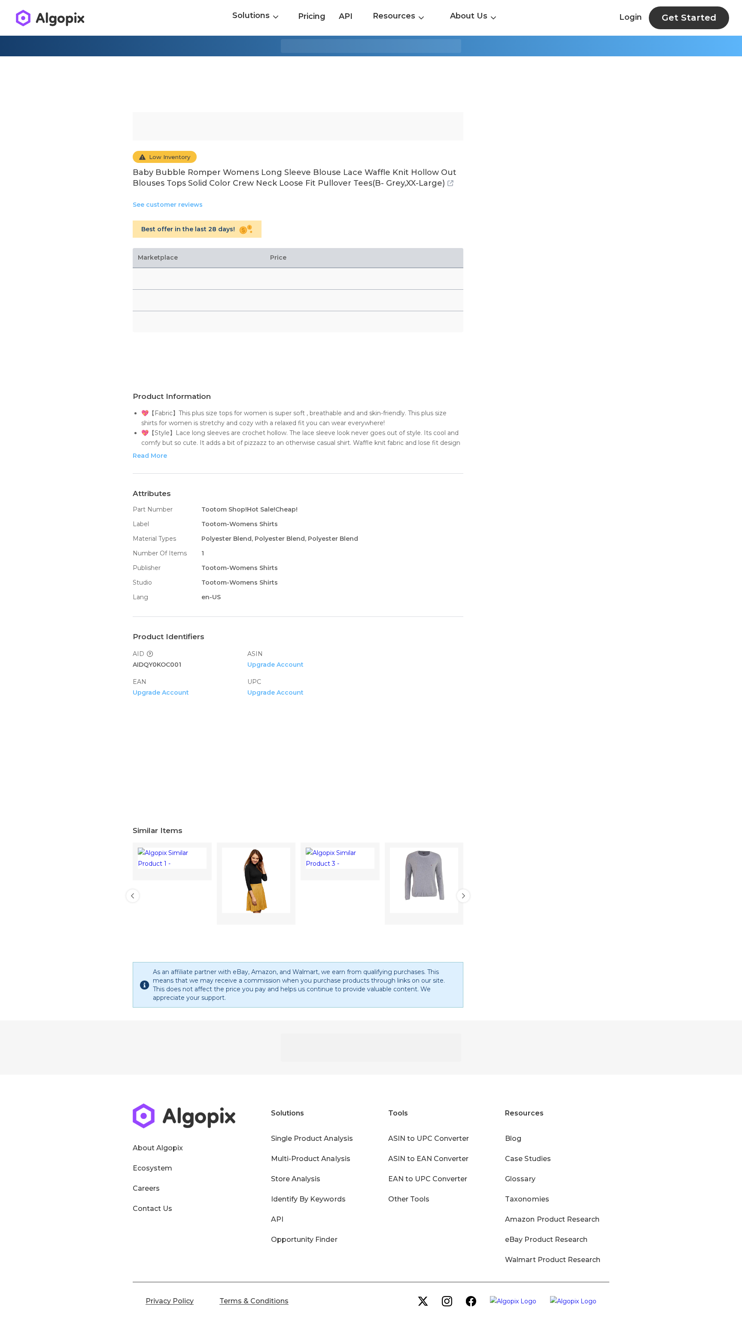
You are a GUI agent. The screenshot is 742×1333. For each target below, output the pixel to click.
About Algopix (158, 1148)
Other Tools (408, 1199)
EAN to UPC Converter (428, 1179)
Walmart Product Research (552, 1260)
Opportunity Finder (304, 1239)
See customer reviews (168, 204)
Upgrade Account (275, 664)
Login (630, 17)
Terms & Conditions (254, 1301)
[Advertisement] (371, 84)
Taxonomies (527, 1199)
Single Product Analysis (312, 1138)
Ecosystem (152, 1168)
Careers (146, 1188)
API (346, 16)
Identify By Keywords (308, 1199)
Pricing (311, 16)
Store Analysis (295, 1179)
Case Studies (527, 1159)
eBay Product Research (546, 1239)
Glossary (520, 1179)
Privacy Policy (170, 1301)
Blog (513, 1138)
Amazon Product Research (552, 1219)
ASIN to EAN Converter (428, 1159)
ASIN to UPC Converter (428, 1138)
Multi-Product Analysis (310, 1159)
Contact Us (152, 1208)
